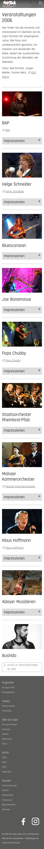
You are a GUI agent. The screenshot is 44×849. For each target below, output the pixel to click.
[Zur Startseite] (9, 3)
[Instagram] (35, 821)
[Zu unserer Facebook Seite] (23, 821)
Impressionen (14, 140)
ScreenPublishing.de (11, 842)
